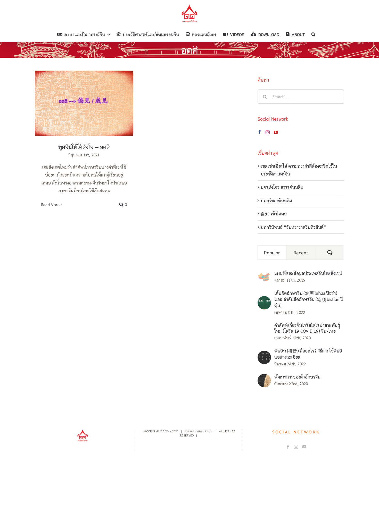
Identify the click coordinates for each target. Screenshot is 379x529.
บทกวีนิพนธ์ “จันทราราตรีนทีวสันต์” (293, 227)
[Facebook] (260, 132)
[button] (313, 34)
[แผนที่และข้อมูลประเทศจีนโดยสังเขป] (264, 276)
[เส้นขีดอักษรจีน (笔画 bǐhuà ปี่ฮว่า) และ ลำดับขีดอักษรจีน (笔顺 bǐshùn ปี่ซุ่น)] (264, 300)
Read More (50, 204)
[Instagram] (268, 132)
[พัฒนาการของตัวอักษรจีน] (264, 378)
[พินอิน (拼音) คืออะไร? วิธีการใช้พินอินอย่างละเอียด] (264, 354)
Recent (301, 252)
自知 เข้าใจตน (274, 213)
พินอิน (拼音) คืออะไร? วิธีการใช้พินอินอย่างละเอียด (308, 354)
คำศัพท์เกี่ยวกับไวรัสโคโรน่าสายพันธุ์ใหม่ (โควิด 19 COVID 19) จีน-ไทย (307, 328)
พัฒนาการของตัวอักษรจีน (297, 377)
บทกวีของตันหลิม (276, 200)
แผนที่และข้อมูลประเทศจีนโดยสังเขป (308, 273)
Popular (272, 252)
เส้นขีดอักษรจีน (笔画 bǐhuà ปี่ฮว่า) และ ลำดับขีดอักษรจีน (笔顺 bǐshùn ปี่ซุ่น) (308, 299)
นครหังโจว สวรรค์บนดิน (282, 187)
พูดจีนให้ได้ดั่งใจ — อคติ (84, 98)
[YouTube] (276, 132)
